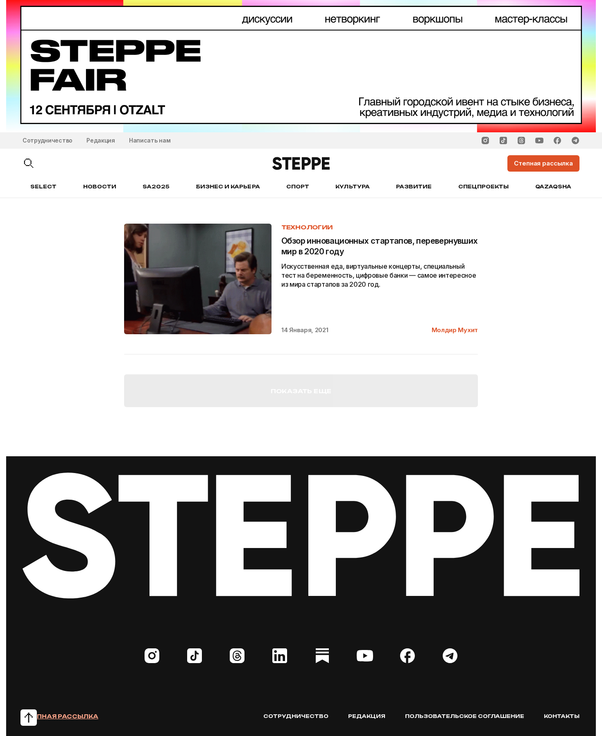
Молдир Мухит (455, 330)
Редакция (100, 140)
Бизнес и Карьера (228, 186)
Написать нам (150, 140)
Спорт (297, 186)
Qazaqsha (553, 186)
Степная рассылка (60, 716)
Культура (352, 186)
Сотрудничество (47, 140)
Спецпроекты (483, 186)
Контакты (561, 716)
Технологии (307, 227)
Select (43, 186)
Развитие (414, 186)
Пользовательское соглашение (464, 716)
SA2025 (156, 186)
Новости (99, 186)
